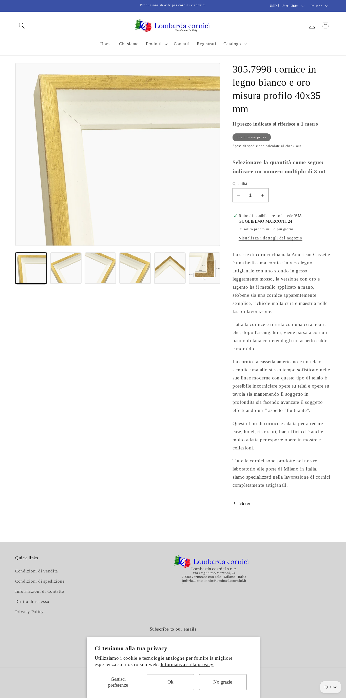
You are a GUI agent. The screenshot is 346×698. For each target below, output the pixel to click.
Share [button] (245, 503)
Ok (170, 682)
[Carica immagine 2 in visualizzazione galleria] (66, 268)
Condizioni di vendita (36, 571)
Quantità (240, 183)
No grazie (222, 682)
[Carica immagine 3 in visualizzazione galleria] (100, 268)
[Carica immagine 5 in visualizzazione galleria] (170, 268)
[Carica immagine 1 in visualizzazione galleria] (31, 268)
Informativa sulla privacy (187, 664)
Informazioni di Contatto (39, 591)
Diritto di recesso (32, 601)
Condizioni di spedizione (40, 581)
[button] (22, 25)
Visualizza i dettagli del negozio (270, 238)
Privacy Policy (29, 611)
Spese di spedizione (248, 146)
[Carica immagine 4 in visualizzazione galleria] (135, 268)
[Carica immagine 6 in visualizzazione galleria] (204, 268)
